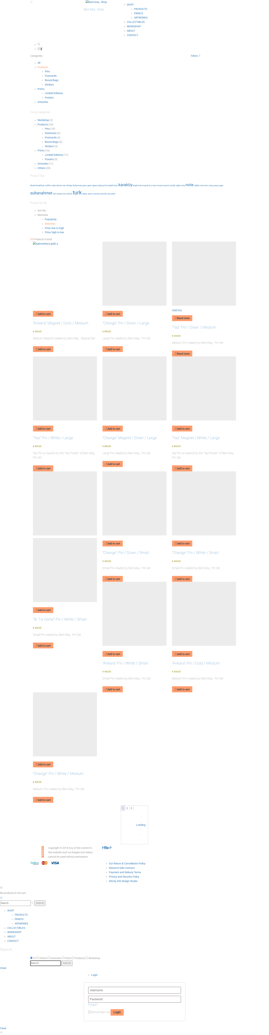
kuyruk (146, 185)
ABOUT (131, 30)
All (39, 62)
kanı (116, 185)
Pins (47, 71)
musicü (165, 185)
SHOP (130, 4)
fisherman (77, 185)
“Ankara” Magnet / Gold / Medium (60, 323)
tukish (69, 194)
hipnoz (101, 185)
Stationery (51, 133)
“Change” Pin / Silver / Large (125, 323)
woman (97, 194)
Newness (50, 223)
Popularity (51, 219)
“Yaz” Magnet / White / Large (196, 438)
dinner (59, 185)
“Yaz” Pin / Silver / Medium (194, 327)
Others (41, 168)
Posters (49, 97)
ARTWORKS (140, 17)
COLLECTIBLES (136, 22)
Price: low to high (54, 228)
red (201, 185)
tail (54, 194)
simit (205, 185)
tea (64, 194)
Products (43, 67)
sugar (220, 185)
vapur (84, 194)
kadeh (110, 185)
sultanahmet (41, 193)
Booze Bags (51, 80)
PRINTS (138, 13)
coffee (48, 185)
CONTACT (132, 35)
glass (95, 185)
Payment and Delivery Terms (125, 872)
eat (64, 185)
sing (211, 185)
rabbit (196, 185)
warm (90, 194)
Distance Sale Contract (122, 867)
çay (108, 194)
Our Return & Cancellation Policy (127, 863)
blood (32, 185)
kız (150, 185)
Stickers (49, 84)
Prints (41, 89)
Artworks (43, 101)
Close (3, 968)
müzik (172, 185)
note (190, 185)
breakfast (40, 185)
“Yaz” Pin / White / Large (53, 438)
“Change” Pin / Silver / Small (125, 552)
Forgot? (92, 1004)
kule (140, 185)
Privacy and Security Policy (124, 876)
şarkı (113, 194)
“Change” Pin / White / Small (195, 552)
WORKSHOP (134, 26)
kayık (135, 185)
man (154, 185)
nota (183, 185)
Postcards (51, 75)
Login (94, 974)
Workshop (43, 120)
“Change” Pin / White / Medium (58, 773)
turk (77, 192)
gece (85, 185)
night (178, 185)
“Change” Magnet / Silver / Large (129, 438)
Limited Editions (54, 93)
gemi (89, 185)
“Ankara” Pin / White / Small (125, 663)
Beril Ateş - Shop (94, 9)
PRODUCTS (140, 9)
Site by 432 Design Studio (123, 881)
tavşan (59, 194)
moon (159, 185)
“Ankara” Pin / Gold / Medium (196, 663)
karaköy (125, 185)
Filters (194, 55)
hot (105, 185)
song (215, 185)
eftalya (69, 185)
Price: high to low (54, 232)
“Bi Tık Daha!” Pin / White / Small (60, 619)
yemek (104, 194)
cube (53, 185)
